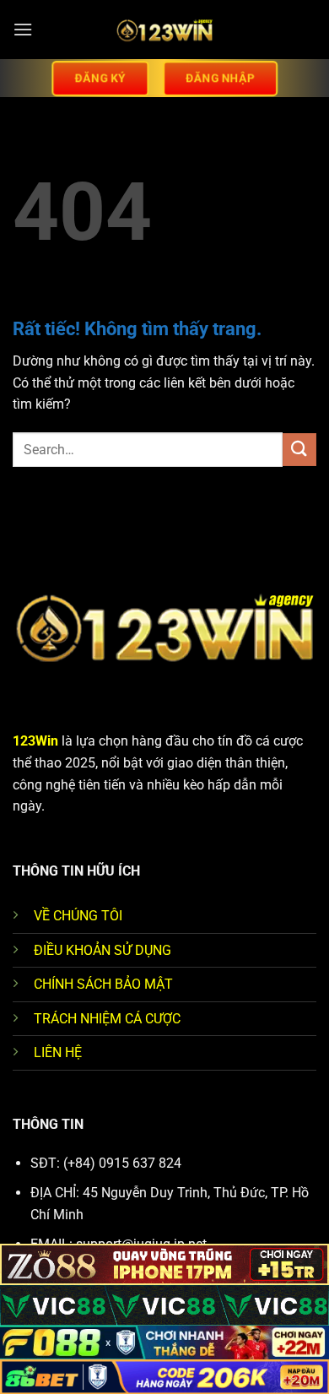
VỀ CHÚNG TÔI (78, 916)
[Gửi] (299, 449)
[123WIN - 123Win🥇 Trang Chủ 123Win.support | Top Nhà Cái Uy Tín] (164, 29)
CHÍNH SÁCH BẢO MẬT (103, 984)
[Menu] (23, 29)
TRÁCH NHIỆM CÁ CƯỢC (107, 1019)
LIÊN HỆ (58, 1052)
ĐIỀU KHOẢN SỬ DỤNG (102, 950)
